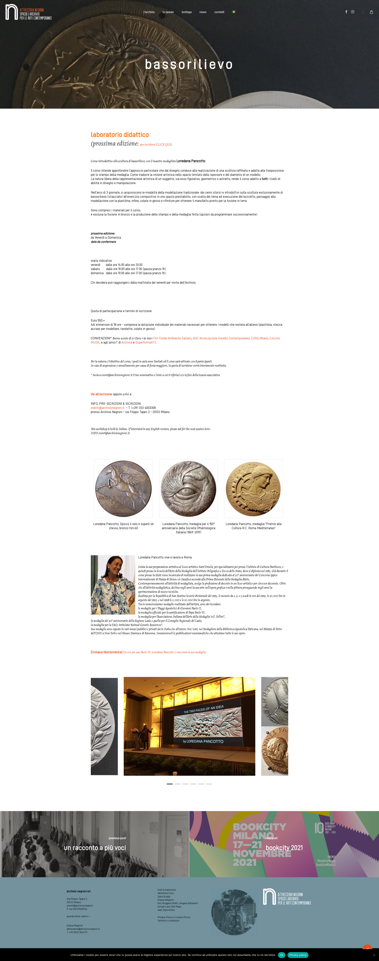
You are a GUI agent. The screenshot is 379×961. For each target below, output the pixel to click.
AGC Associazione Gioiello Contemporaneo (221, 338)
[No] (374, 955)
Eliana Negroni (166, 900)
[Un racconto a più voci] (95, 844)
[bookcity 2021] (284, 844)
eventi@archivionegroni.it (107, 407)
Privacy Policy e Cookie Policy (174, 917)
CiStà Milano (259, 338)
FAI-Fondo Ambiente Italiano (172, 338)
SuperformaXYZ (145, 342)
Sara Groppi (164, 896)
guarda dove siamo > (78, 916)
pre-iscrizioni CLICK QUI (155, 144)
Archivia (127, 342)
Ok (281, 954)
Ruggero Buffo (170, 903)
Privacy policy (298, 954)
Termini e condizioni (168, 920)
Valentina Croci (166, 893)
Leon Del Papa (173, 906)
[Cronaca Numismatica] (148, 652)
